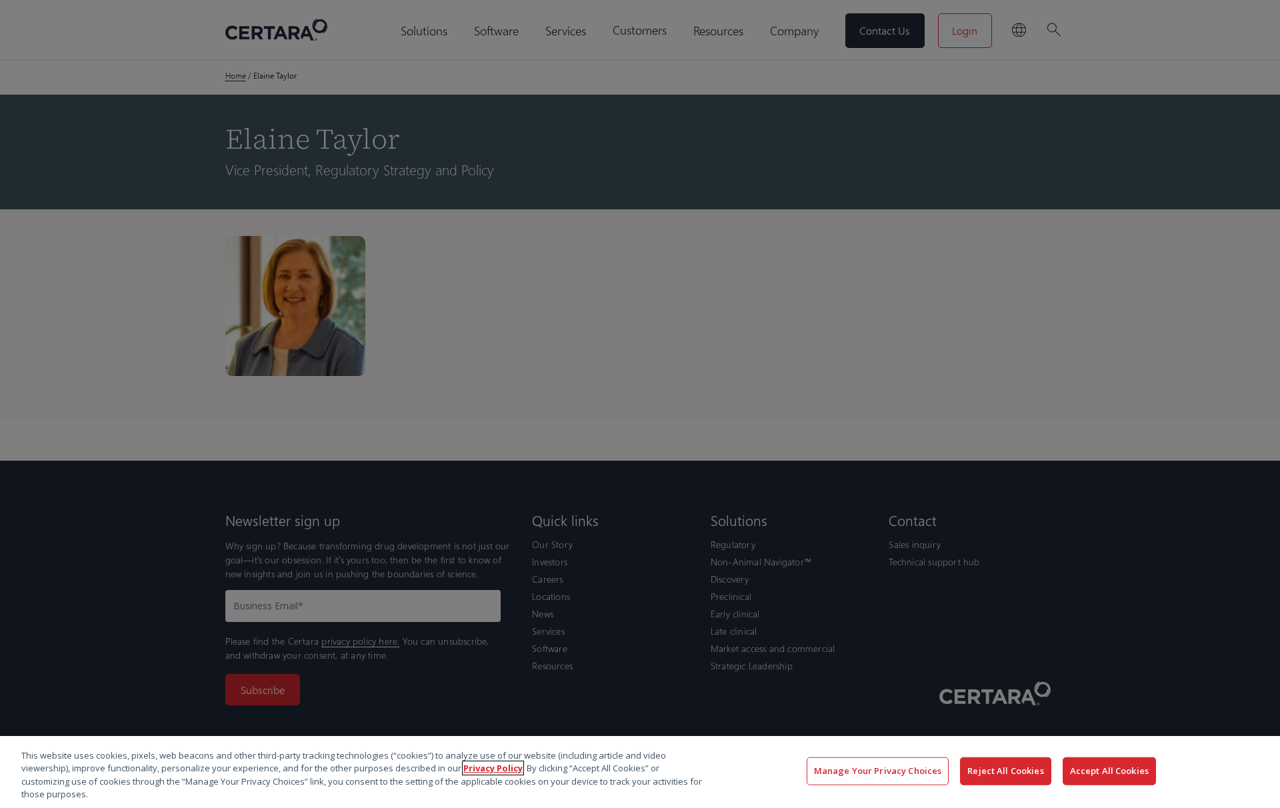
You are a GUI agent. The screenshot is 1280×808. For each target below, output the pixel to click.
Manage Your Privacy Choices (878, 771)
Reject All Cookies (1005, 771)
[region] (640, 772)
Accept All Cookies (1109, 771)
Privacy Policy (493, 768)
